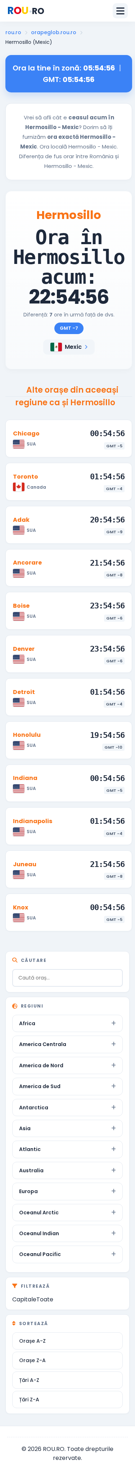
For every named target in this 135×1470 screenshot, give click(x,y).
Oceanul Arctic (39, 1212)
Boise (21, 606)
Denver (24, 649)
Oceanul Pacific (40, 1254)
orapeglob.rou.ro (53, 32)
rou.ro (13, 32)
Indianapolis (32, 821)
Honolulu (27, 735)
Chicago (26, 433)
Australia (31, 1170)
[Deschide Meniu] (120, 10)
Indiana (25, 778)
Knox (20, 907)
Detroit (24, 692)
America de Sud (39, 1086)
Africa (27, 1023)
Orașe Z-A (32, 1360)
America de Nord (41, 1065)
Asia (25, 1128)
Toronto (25, 476)
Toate (44, 1299)
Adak (21, 520)
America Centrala (42, 1044)
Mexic (73, 347)
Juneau (24, 864)
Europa (28, 1191)
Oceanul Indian (39, 1233)
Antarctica (33, 1107)
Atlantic (30, 1149)
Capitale (24, 1299)
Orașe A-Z (32, 1341)
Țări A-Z (29, 1380)
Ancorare (27, 562)
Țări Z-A (29, 1399)
